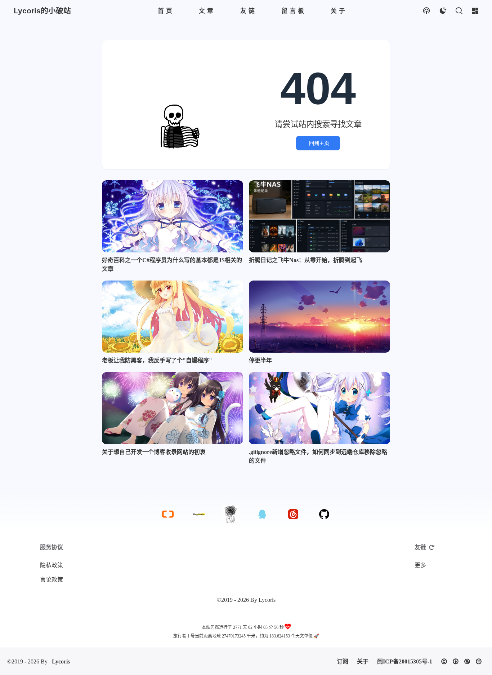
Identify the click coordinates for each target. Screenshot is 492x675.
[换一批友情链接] (432, 547)
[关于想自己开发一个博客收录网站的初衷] (172, 408)
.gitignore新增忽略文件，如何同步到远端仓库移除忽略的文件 (318, 456)
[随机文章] (426, 11)
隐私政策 (51, 565)
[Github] (324, 514)
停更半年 (260, 360)
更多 (420, 565)
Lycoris (61, 661)
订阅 (342, 661)
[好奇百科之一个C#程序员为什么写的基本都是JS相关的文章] (172, 216)
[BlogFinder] (199, 514)
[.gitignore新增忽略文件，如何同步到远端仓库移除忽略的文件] (319, 408)
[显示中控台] (475, 11)
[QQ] (262, 514)
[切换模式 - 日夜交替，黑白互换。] (442, 11)
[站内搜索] (458, 11)
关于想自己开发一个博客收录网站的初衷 (154, 452)
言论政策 (51, 580)
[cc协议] (461, 661)
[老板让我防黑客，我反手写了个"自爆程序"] (172, 317)
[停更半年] (319, 317)
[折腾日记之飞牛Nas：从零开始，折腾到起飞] (319, 216)
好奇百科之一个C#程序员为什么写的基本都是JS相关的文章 (172, 264)
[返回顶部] (231, 514)
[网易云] (293, 514)
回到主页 (319, 143)
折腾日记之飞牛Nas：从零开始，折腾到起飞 (305, 260)
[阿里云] (168, 514)
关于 (362, 661)
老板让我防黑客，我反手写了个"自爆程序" (157, 360)
